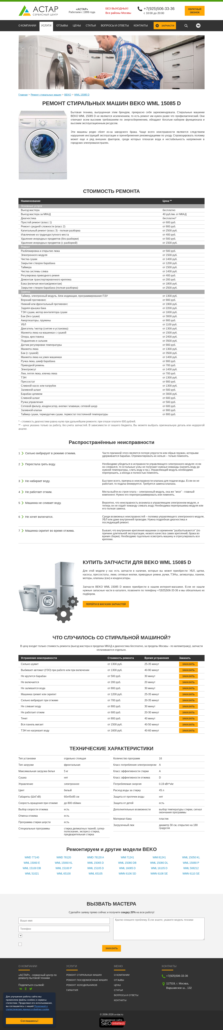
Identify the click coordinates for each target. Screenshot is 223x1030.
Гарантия (72, 990)
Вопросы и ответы (115, 25)
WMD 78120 (63, 857)
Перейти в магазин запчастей (106, 604)
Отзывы (62, 25)
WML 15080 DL (159, 862)
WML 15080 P (191, 862)
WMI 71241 (127, 857)
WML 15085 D (81, 94)
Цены (77, 25)
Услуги (46, 25)
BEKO (67, 94)
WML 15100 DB (32, 868)
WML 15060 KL (64, 862)
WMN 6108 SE (159, 873)
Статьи (91, 25)
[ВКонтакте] (20, 989)
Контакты (141, 25)
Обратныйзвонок (194, 11)
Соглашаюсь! (29, 1021)
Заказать (188, 664)
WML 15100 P (64, 868)
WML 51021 (32, 873)
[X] (31, 989)
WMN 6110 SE (191, 873)
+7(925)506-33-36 (159, 8)
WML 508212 (191, 868)
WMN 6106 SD (127, 873)
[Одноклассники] (26, 989)
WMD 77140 (32, 857)
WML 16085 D (127, 868)
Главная (23, 94)
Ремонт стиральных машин (46, 94)
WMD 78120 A (95, 857)
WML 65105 (96, 873)
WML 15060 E (32, 862)
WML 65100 (64, 873)
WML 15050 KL (191, 857)
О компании (27, 25)
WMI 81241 (159, 857)
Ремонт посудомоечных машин (87, 980)
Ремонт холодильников (81, 985)
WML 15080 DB (127, 862)
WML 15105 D (95, 868)
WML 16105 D (159, 868)
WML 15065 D (95, 862)
